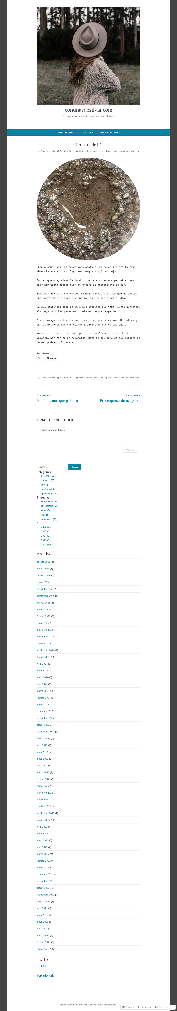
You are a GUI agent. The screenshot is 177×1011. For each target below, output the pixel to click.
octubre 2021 (44, 887)
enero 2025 (43, 623)
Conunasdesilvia (48, 151)
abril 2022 (42, 847)
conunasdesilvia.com (88, 109)
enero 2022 (43, 867)
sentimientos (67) (50, 501)
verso (100, 151)
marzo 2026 (43, 568)
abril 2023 (42, 765)
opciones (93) (48, 480)
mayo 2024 (43, 677)
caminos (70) (48, 489)
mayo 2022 (43, 840)
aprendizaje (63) (49, 505)
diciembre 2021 (45, 874)
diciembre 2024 (45, 629)
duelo (86, 151)
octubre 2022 (44, 806)
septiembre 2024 (45, 650)
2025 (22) (46, 531)
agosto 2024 (43, 656)
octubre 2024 (44, 643)
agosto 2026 (43, 561)
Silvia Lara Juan (65, 132)
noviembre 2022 (45, 799)
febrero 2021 (44, 942)
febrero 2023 (44, 779)
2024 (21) (46, 535)
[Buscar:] (52, 466)
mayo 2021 (43, 921)
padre (116, 151)
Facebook (45, 975)
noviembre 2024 (45, 636)
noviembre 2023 (45, 718)
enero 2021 (43, 948)
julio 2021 (42, 908)
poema (122, 151)
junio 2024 (42, 670)
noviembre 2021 (45, 881)
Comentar (130, 450)
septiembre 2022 (45, 813)
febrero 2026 (44, 575)
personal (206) (49, 475)
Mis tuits (41, 966)
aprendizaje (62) (49, 493)
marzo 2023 (43, 772)
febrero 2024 (44, 697)
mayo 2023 (43, 758)
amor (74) (46, 484)
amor (81, 151)
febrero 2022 (44, 860)
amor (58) (46, 510)
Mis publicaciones (110, 132)
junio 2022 (42, 833)
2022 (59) (46, 544)
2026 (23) (46, 526)
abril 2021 (42, 928)
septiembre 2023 (45, 731)
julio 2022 (42, 826)
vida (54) (45, 514)
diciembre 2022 (45, 792)
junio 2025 (42, 609)
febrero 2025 (44, 616)
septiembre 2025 (45, 595)
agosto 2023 (43, 738)
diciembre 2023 (45, 711)
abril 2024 (42, 684)
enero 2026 (43, 582)
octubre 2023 (44, 724)
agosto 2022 (43, 820)
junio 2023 (42, 752)
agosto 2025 (43, 602)
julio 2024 (42, 663)
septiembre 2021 (45, 894)
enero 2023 (43, 785)
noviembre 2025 (45, 588)
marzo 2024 (43, 690)
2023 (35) (46, 540)
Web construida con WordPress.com (100, 1004)
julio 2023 (42, 745)
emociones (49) (49, 519)
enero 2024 (43, 704)
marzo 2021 (43, 935)
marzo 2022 (43, 853)
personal (94, 151)
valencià (130, 151)
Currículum (87, 132)
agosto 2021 (43, 901)
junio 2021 (42, 915)
